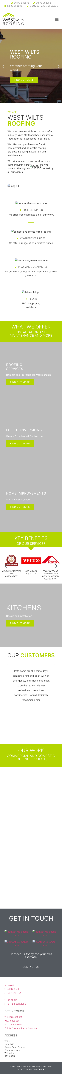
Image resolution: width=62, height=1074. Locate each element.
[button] (56, 19)
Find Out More (20, 382)
